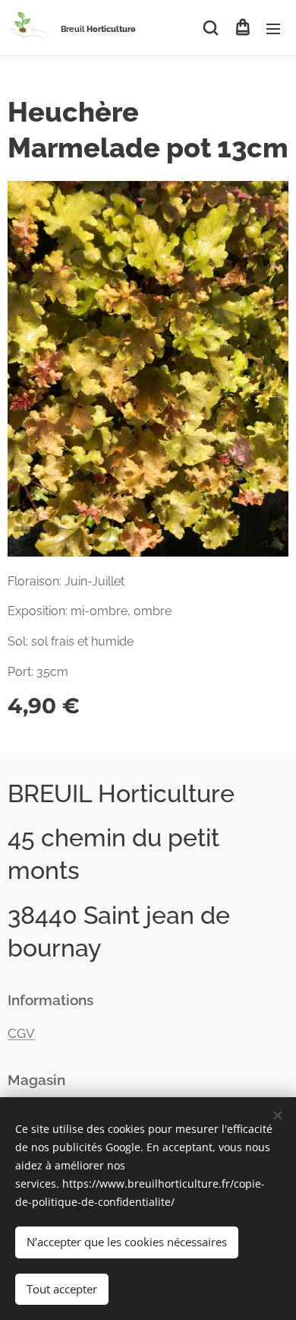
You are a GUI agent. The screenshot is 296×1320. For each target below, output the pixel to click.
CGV (21, 1033)
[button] (210, 28)
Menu (273, 28)
